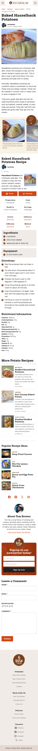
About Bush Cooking (19, 675)
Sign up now (19, 570)
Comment (6, 611)
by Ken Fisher (19, 386)
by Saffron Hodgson (20, 411)
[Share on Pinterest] (15, 497)
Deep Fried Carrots (22, 454)
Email (5, 594)
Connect (19, 724)
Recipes (10, 9)
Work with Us (19, 693)
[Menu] (2, 3)
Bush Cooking (19, 2)
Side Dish (10, 219)
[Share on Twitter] (22, 497)
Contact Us (19, 704)
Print (11, 193)
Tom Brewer (11, 24)
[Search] (35, 3)
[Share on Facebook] (9, 497)
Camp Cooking (19, 9)
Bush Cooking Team (19, 679)
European (27, 219)
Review (29, 193)
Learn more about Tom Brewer (19, 532)
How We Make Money (19, 683)
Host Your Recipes (19, 696)
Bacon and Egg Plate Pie (22, 476)
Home (3, 9)
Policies (19, 710)
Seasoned (10, 226)
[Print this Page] (28, 497)
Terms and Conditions (19, 718)
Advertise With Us (19, 700)
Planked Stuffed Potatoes (23, 420)
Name (5, 585)
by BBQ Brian (18, 434)
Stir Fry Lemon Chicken (20, 465)
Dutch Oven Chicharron (18, 486)
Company (19, 672)
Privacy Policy (19, 714)
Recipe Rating (8, 604)
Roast (28, 226)
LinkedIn (19, 686)
